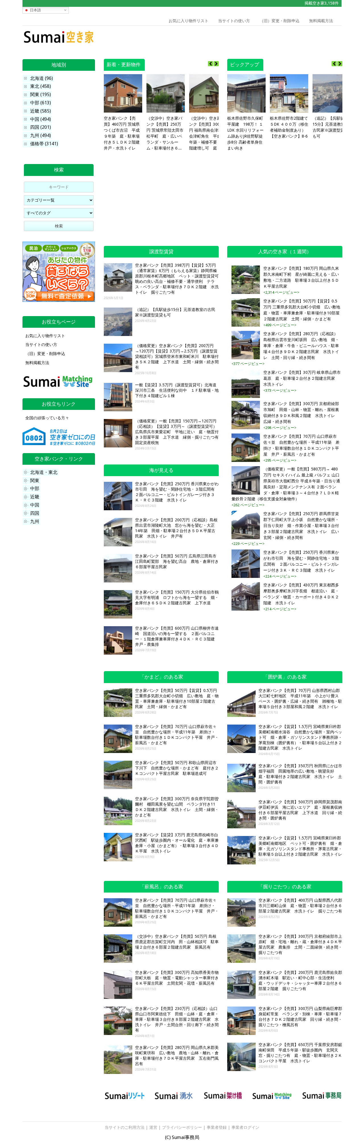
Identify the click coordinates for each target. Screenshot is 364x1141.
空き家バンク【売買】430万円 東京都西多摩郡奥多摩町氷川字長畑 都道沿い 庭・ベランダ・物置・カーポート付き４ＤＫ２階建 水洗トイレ (301, 594)
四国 (34, 513)
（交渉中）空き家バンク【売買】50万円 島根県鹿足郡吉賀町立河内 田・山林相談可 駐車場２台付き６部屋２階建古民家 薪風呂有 (177, 941)
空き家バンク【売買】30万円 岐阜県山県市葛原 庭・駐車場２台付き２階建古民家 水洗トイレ (302, 378)
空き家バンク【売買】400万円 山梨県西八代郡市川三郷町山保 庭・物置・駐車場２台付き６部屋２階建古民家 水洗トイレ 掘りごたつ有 (300, 905)
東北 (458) (40, 86)
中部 (34, 488)
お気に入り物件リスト (188, 20)
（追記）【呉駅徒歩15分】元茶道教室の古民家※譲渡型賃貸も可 (331, 127)
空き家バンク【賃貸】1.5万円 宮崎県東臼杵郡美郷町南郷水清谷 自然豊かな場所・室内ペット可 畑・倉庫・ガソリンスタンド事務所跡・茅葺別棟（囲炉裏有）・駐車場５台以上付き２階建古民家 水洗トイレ (300, 737)
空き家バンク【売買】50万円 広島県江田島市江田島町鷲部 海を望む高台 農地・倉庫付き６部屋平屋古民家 (177, 561)
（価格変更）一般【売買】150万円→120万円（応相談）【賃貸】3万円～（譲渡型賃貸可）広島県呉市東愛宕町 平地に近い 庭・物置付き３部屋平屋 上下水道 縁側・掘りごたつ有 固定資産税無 (179, 432)
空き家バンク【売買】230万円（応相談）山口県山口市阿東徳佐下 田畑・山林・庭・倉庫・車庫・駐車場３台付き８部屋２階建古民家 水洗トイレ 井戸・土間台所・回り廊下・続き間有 (177, 1019)
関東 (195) (40, 94)
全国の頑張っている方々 (47, 418)
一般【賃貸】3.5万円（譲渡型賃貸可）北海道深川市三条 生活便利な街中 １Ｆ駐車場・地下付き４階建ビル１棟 (177, 390)
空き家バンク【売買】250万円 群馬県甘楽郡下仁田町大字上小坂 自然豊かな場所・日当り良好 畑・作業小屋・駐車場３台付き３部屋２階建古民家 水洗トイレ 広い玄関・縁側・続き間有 (301, 525)
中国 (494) (40, 119)
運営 (153, 1127)
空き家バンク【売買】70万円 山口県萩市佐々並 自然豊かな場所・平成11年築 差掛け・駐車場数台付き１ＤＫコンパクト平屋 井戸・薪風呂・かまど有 (301, 445)
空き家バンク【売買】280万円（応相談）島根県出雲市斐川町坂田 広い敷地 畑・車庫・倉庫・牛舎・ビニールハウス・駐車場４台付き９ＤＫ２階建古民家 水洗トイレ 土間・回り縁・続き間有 (301, 345)
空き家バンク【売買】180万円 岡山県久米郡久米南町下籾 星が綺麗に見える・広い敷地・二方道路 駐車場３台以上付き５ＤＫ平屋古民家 (301, 277)
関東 (34, 480)
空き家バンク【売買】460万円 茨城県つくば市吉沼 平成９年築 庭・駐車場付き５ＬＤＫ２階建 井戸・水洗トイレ (123, 133)
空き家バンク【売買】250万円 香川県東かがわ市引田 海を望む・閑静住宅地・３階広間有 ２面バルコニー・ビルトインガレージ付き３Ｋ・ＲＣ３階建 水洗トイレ (301, 561)
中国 (34, 505)
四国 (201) (40, 127)
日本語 (35, 10)
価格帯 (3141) (44, 143)
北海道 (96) (41, 78)
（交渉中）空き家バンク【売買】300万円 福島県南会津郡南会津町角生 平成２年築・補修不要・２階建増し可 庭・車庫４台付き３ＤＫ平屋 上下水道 (207, 133)
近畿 (34, 496)
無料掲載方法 (321, 20)
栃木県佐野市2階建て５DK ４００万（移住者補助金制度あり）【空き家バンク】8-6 (289, 127)
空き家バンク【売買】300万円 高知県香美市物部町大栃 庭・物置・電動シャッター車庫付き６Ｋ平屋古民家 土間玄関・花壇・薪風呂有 (177, 978)
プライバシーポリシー (182, 1127)
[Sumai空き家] (58, 44)
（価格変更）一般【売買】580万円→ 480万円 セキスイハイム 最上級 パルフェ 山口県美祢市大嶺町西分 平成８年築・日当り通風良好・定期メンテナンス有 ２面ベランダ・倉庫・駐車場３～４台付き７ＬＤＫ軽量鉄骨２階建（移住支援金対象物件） (285, 484)
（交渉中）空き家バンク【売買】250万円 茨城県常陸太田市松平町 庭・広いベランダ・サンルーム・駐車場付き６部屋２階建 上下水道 (164, 133)
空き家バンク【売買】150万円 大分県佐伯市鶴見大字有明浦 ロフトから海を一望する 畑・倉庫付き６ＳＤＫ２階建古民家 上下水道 (177, 597)
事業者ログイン (245, 1127)
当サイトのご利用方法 (124, 1127)
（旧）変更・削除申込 (279, 20)
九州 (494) (40, 135)
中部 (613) (40, 102)
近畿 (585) (40, 111)
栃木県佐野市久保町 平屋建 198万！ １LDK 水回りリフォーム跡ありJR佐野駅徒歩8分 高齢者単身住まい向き (245, 133)
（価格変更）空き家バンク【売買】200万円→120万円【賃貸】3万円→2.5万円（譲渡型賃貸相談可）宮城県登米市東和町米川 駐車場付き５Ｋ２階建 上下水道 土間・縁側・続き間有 (177, 356)
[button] (216, 63)
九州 (34, 521)
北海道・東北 (43, 472)
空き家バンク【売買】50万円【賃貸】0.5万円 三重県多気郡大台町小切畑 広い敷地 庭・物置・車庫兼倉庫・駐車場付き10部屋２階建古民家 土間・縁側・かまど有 (302, 310)
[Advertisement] (301, 38)
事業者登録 (217, 1127)
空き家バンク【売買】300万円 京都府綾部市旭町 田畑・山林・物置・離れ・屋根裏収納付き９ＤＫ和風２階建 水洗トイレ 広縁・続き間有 (301, 412)
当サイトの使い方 (234, 20)
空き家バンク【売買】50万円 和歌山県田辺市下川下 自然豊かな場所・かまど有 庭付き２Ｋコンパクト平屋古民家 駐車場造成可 (177, 768)
